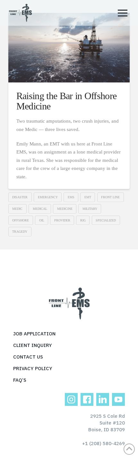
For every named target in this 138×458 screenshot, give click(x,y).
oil (41, 220)
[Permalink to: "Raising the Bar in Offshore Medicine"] (69, 47)
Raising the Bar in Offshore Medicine (66, 100)
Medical (40, 208)
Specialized (106, 220)
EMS (71, 197)
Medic (17, 208)
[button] (122, 13)
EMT (87, 197)
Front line (110, 197)
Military (89, 208)
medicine (65, 208)
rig (83, 220)
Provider (62, 220)
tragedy (19, 231)
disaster (20, 197)
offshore (20, 220)
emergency (48, 197)
